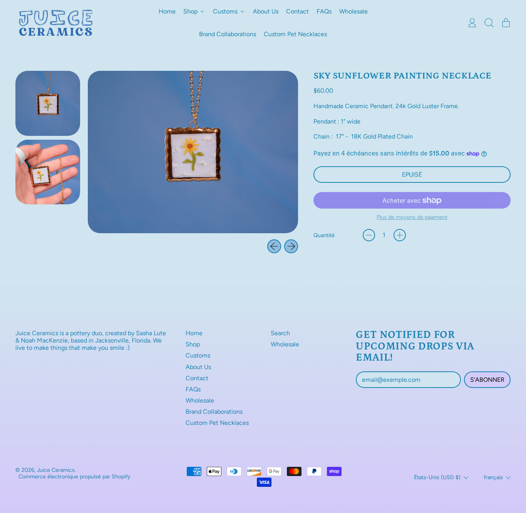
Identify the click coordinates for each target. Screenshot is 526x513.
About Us (265, 11)
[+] (400, 235)
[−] (369, 235)
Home (167, 11)
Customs (198, 355)
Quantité (324, 235)
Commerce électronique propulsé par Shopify (74, 476)
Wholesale (353, 11)
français (493, 477)
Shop (193, 344)
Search (280, 333)
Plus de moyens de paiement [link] (412, 217)
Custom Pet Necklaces (295, 34)
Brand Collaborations (227, 34)
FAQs (324, 11)
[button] (489, 23)
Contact (297, 11)
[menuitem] (47, 103)
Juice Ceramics (56, 469)
